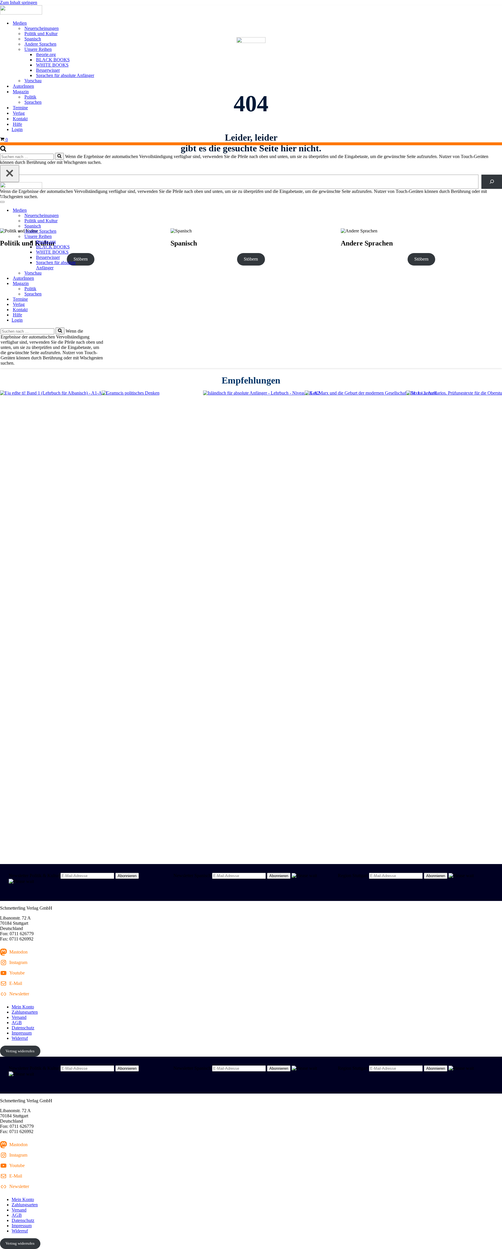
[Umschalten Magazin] (101, 283)
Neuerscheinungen (41, 28)
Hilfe (17, 124)
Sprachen (33, 102)
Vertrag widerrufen (20, 1051)
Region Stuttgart (353, 875)
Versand (19, 1017)
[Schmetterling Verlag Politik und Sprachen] (251, 10)
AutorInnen (23, 86)
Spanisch (32, 38)
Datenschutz (23, 1027)
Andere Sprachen (40, 44)
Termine (20, 107)
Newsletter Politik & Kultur (34, 875)
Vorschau (33, 80)
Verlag (19, 113)
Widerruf (20, 1038)
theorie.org (46, 54)
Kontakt (20, 118)
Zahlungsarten (25, 1012)
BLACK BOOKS (53, 59)
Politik (30, 96)
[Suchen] (3, 150)
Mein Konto (23, 1006)
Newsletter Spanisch (192, 875)
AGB (17, 1022)
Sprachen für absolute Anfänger (65, 75)
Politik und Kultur (41, 33)
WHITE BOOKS (52, 64)
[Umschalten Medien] (101, 210)
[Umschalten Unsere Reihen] (101, 236)
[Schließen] (9, 173)
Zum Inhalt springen (18, 2)
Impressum (22, 1033)
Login (17, 129)
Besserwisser (48, 70)
